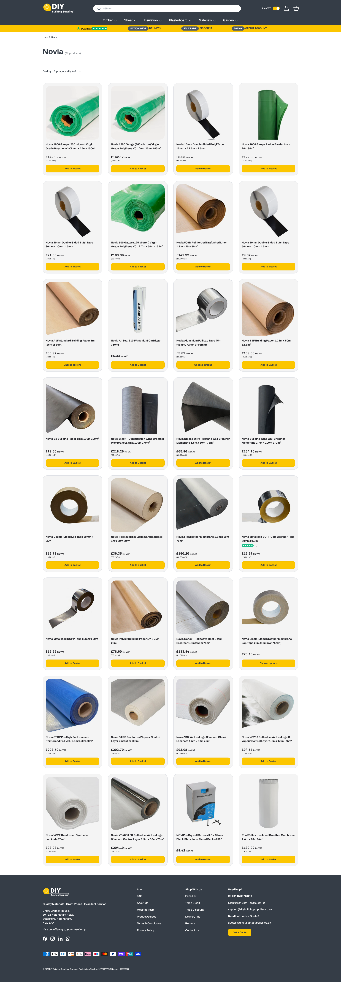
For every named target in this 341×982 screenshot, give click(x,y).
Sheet (128, 20)
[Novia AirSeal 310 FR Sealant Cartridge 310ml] (138, 309)
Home (45, 37)
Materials (205, 20)
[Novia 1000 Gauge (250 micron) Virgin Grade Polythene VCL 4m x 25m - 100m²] (72, 113)
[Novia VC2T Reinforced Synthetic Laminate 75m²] (72, 803)
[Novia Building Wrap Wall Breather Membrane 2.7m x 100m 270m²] (268, 407)
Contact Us (192, 930)
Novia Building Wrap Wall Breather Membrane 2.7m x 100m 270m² (263, 440)
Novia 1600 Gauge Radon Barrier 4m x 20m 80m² (266, 146)
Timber (108, 20)
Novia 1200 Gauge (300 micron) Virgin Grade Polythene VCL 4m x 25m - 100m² (136, 146)
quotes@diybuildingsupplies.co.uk (249, 922)
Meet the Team (146, 909)
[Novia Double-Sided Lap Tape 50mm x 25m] (72, 505)
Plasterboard (178, 20)
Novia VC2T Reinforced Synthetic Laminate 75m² (67, 837)
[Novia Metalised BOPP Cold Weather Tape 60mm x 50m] (268, 505)
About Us (142, 903)
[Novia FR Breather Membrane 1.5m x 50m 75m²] (203, 505)
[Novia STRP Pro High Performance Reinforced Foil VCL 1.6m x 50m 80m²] (72, 705)
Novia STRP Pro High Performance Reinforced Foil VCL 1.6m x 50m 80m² (69, 739)
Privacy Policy (145, 930)
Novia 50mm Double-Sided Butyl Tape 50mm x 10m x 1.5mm (265, 244)
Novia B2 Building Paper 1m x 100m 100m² (72, 438)
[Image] (92, 28)
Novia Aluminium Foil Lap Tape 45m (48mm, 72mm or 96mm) (198, 342)
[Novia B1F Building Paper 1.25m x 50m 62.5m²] (268, 309)
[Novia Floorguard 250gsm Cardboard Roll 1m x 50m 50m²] (138, 505)
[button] (296, 8)
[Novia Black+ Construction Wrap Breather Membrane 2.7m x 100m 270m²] (138, 407)
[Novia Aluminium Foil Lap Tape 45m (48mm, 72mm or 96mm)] (203, 309)
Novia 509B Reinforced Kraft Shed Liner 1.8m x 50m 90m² (201, 244)
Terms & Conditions (149, 923)
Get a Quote (240, 932)
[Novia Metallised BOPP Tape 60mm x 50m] (72, 607)
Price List (190, 896)
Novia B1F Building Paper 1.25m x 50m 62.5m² (266, 342)
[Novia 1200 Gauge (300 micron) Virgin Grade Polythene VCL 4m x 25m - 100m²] (138, 113)
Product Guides (146, 916)
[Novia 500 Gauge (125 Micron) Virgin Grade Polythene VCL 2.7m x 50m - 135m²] (138, 211)
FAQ (139, 896)
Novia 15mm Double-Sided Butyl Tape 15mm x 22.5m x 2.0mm (200, 146)
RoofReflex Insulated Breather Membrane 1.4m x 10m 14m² (268, 837)
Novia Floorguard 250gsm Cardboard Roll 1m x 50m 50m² (137, 538)
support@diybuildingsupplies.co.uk (250, 909)
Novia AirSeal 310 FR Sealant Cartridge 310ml (136, 342)
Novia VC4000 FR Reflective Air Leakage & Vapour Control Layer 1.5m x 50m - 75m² (137, 837)
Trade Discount (194, 909)
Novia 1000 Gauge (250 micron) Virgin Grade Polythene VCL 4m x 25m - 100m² (71, 146)
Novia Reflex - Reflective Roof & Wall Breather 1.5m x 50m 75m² (199, 641)
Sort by (47, 71)
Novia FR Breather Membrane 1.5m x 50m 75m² (202, 538)
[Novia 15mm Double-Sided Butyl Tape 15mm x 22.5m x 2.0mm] (203, 113)
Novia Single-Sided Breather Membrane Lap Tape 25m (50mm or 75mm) (267, 641)
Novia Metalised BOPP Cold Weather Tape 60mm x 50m (268, 538)
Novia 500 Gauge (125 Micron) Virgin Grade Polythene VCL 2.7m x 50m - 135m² (137, 244)
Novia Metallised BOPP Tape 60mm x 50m (72, 639)
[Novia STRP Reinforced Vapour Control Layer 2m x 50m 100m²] (138, 705)
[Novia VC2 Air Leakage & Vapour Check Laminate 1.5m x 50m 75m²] (203, 705)
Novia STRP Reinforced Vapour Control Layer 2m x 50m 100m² (135, 739)
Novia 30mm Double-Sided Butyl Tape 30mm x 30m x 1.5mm (69, 244)
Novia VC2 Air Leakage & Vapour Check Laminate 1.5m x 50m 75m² (201, 739)
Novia (54, 37)
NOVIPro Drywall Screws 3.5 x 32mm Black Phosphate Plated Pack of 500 (199, 837)
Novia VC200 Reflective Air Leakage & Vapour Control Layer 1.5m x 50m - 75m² (267, 739)
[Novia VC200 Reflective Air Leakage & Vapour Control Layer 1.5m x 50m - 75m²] (268, 705)
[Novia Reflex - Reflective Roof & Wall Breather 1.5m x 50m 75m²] (203, 607)
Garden (228, 20)
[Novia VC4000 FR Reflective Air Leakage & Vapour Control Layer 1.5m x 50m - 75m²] (138, 803)
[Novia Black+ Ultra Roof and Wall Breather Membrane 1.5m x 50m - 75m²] (203, 407)
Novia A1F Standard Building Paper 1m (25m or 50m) (70, 342)
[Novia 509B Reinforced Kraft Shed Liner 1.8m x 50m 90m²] (203, 211)
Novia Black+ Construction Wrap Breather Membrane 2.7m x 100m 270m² (137, 440)
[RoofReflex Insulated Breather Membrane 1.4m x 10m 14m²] (268, 803)
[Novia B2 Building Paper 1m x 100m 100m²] (72, 407)
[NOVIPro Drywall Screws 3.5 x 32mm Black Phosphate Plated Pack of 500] (203, 803)
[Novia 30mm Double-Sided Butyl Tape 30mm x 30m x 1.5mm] (72, 211)
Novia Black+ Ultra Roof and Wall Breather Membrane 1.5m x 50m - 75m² (203, 440)
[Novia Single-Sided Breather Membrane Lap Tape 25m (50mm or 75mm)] (268, 607)
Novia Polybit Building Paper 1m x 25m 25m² (135, 641)
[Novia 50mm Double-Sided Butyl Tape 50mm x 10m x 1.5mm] (268, 211)
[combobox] (167, 8)
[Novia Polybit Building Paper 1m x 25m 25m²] (138, 607)
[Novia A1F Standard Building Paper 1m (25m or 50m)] (72, 309)
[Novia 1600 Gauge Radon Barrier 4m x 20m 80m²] (268, 113)
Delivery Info (192, 916)
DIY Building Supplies (59, 969)
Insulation (151, 20)
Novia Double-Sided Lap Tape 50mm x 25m (69, 538)
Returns (190, 923)
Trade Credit (192, 903)
